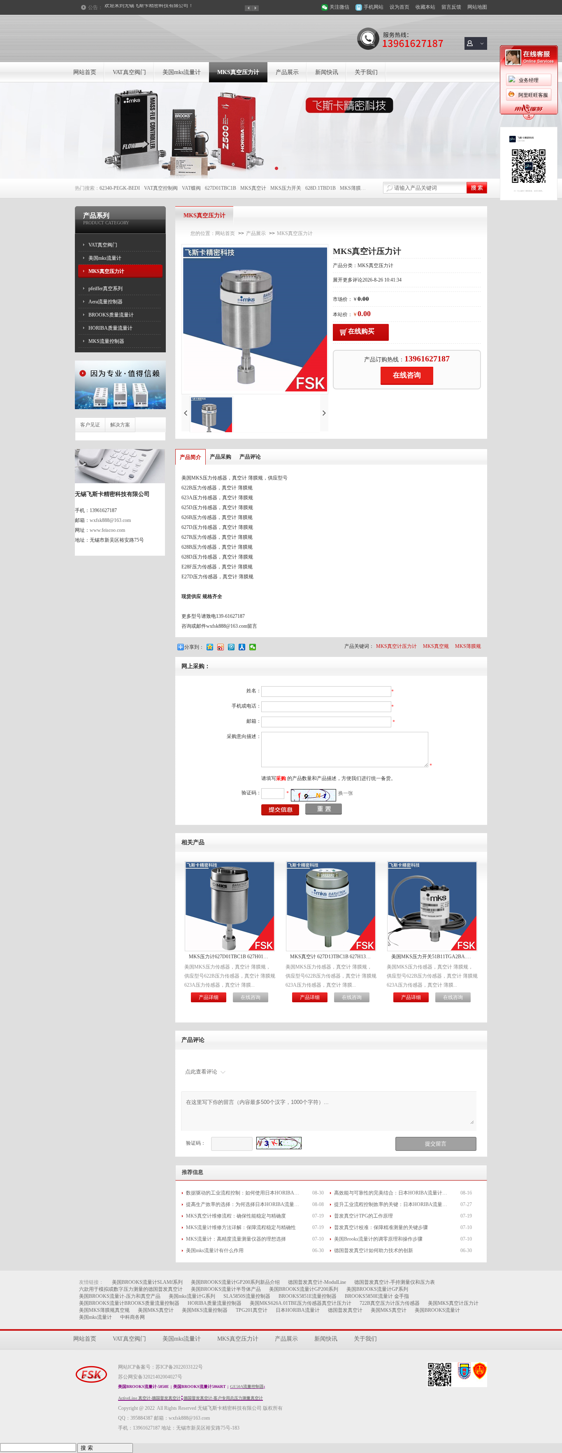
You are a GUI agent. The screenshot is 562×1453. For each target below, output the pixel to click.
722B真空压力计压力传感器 (390, 1303)
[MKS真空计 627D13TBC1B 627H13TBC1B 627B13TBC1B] (331, 949)
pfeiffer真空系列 (105, 288)
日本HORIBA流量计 (298, 1310)
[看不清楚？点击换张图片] (313, 795)
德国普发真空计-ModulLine (317, 1282)
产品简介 (190, 457)
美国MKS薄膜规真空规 (104, 1310)
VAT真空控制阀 (161, 188)
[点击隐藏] (528, 118)
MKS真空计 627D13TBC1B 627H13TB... (331, 956)
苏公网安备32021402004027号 (150, 1377)
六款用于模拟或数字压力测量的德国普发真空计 (131, 1289)
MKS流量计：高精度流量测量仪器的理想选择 (236, 1239)
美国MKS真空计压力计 (453, 1303)
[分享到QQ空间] (211, 647)
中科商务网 (132, 1317)
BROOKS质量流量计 (111, 315)
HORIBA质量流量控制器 (215, 1303)
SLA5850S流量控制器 (246, 1296)
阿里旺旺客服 (533, 95)
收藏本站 (425, 7)
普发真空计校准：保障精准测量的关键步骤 (381, 1227)
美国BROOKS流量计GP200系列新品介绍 (235, 1282)
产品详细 (208, 997)
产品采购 (220, 457)
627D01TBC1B (220, 188)
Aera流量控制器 (105, 302)
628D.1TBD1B (320, 188)
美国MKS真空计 (156, 1310)
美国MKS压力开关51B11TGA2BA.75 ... (432, 956)
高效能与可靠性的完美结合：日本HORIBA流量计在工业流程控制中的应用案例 (391, 1193)
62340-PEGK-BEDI (120, 188)
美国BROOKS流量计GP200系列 (303, 1289)
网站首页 (84, 72)
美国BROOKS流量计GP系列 (377, 1289)
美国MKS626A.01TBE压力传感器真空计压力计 (300, 1303)
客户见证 (90, 425)
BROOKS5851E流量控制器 (308, 1296)
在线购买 (361, 331)
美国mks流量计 (182, 72)
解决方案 (120, 425)
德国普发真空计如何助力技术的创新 (373, 1250)
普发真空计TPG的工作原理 (363, 1216)
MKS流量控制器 (106, 341)
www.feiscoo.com (107, 530)
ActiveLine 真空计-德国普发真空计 (149, 1398)
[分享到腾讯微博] (232, 647)
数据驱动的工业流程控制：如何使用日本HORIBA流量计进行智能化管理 (243, 1193)
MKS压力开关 (285, 188)
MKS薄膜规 (353, 188)
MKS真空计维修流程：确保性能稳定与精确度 (236, 1216)
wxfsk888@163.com (110, 520)
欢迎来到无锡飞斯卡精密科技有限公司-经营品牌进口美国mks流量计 (164, 7)
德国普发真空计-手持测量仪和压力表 (394, 1282)
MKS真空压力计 (238, 72)
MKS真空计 (253, 188)
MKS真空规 (436, 646)
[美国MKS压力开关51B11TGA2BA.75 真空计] (432, 949)
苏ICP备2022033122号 (179, 1367)
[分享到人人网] (243, 647)
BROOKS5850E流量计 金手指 (377, 1296)
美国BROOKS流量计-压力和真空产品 (119, 1296)
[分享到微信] (253, 647)
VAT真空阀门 (129, 72)
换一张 (345, 793)
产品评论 (250, 457)
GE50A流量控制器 (247, 1386)
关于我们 (366, 72)
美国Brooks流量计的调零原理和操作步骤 (378, 1239)
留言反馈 (451, 7)
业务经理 (529, 80)
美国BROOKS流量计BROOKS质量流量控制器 (129, 1303)
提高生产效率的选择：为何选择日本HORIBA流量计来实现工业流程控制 (243, 1204)
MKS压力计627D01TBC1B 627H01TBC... (230, 956)
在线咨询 (407, 375)
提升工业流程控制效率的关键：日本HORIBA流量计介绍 (391, 1204)
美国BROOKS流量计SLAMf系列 (147, 1282)
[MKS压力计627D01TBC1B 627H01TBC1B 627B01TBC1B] (230, 949)
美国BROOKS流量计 (437, 1310)
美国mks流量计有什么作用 (215, 1250)
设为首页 (399, 7)
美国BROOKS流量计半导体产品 (226, 1289)
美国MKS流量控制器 (205, 1310)
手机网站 (373, 7)
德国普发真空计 (345, 1310)
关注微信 (339, 7)
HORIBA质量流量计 (110, 328)
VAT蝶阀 (191, 188)
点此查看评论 (201, 1072)
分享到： (194, 647)
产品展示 (287, 72)
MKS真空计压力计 (396, 646)
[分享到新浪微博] (221, 647)
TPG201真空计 (251, 1310)
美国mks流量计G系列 (192, 1296)
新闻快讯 (326, 72)
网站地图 (477, 7)
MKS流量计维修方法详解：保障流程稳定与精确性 (241, 1227)
